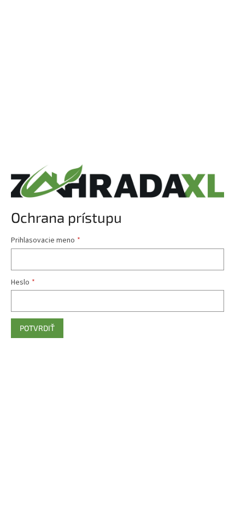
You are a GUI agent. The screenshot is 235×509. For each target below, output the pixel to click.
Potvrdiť (37, 328)
